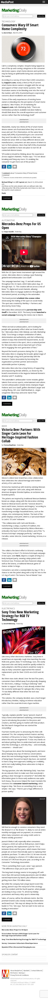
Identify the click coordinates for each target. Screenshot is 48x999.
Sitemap (21, 973)
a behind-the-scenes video (28, 298)
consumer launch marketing (25, 783)
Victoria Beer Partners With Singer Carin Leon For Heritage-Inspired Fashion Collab (20, 935)
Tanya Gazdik (9, 232)
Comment (7, 198)
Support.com (10, 82)
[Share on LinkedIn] (9, 167)
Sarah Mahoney (9, 624)
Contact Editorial (36, 971)
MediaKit (26, 971)
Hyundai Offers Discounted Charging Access (18, 947)
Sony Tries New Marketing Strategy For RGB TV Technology (24, 939)
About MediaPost (16, 971)
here (18, 555)
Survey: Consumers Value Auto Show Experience (20, 943)
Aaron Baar (8, 33)
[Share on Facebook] (4, 167)
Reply (4, 193)
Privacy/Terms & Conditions (19, 975)
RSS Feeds (13, 973)
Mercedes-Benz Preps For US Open (15, 930)
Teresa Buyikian (10, 445)
